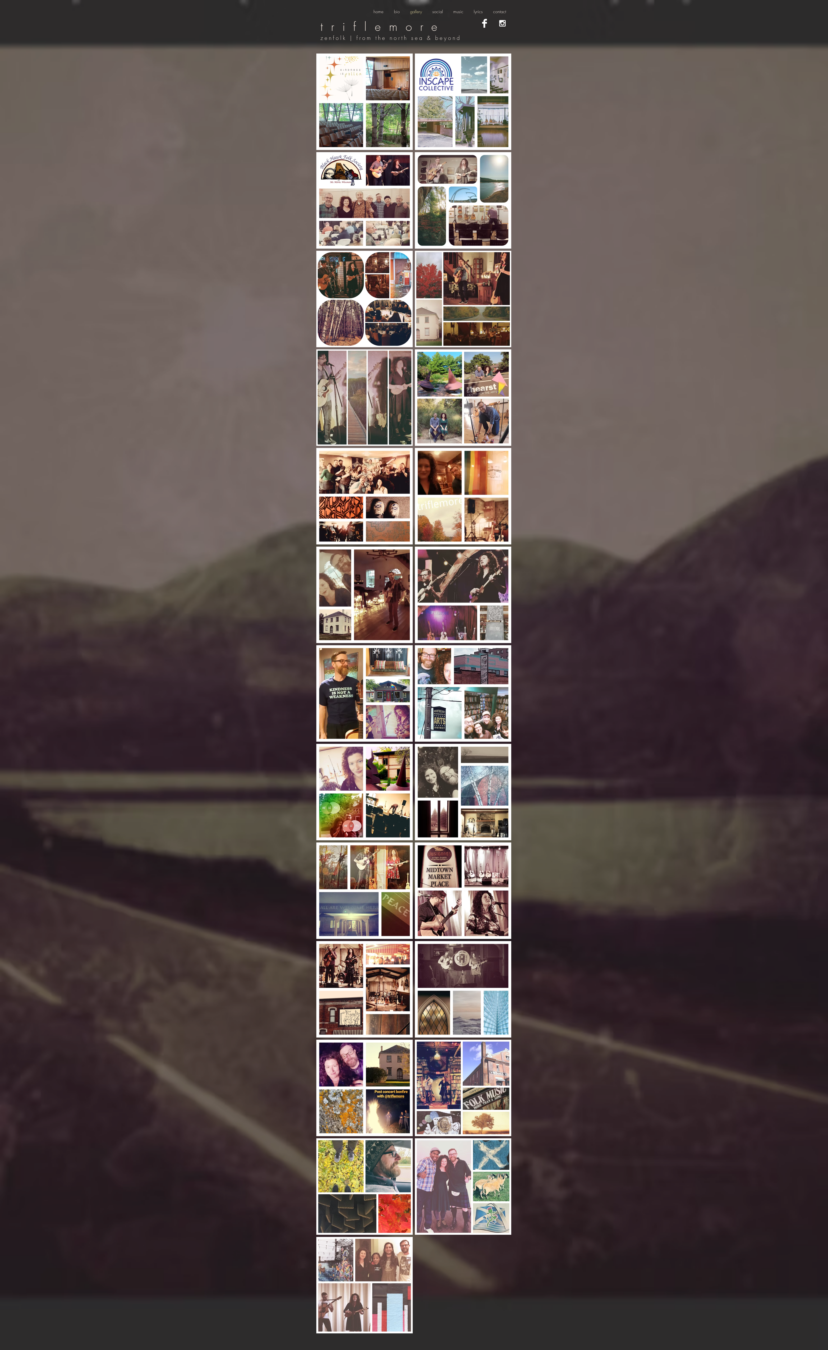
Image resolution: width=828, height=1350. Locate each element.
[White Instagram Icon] (502, 23)
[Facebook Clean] (484, 23)
